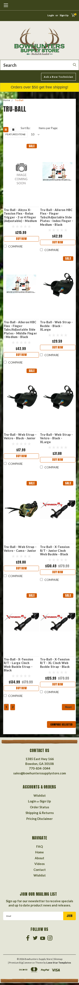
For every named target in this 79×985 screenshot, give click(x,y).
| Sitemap (57, 959)
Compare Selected (61, 724)
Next (68, 707)
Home (6, 100)
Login (50, 15)
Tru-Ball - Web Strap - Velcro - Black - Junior (20, 436)
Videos (39, 864)
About (39, 858)
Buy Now (21, 239)
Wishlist (39, 795)
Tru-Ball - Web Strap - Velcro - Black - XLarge (56, 438)
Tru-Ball (19, 100)
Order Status (39, 807)
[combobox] (39, 65)
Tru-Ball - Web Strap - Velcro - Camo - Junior (20, 548)
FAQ (39, 846)
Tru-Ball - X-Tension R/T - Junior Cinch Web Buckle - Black (55, 550)
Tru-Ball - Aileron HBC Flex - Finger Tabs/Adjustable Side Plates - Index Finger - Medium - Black (56, 217)
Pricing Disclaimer (39, 819)
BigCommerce (27, 962)
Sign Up (64, 15)
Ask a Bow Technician (58, 76)
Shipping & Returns (39, 813)
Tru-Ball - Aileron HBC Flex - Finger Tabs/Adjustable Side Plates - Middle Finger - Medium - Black (20, 329)
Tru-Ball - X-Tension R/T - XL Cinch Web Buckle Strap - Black (55, 663)
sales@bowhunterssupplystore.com (39, 773)
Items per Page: (48, 128)
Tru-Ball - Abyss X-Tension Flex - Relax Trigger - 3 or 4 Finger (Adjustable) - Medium (20, 215)
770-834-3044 (39, 768)
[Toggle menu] (6, 7)
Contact (39, 869)
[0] (71, 16)
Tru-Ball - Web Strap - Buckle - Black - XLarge (56, 325)
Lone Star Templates (58, 962)
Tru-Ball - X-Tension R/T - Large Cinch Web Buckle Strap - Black (18, 665)
